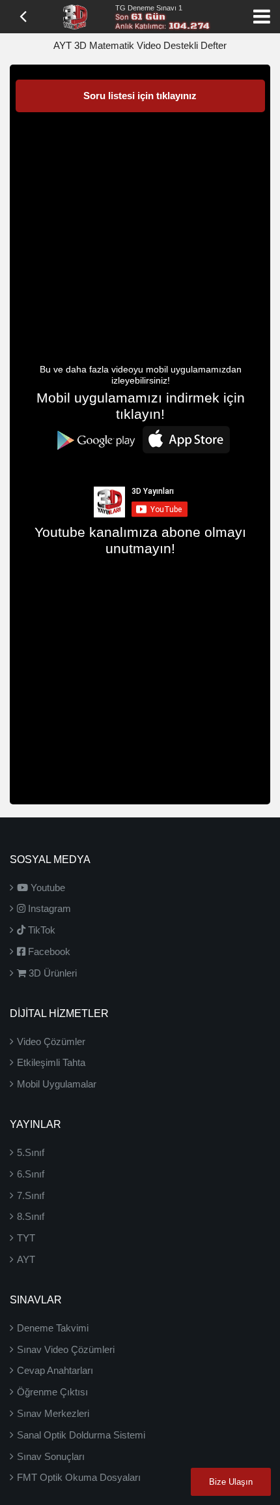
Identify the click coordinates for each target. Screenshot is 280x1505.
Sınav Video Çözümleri (66, 1349)
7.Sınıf (30, 1195)
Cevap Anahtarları (55, 1370)
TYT (26, 1237)
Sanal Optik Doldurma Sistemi (81, 1434)
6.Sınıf (30, 1173)
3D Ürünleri (51, 973)
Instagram (48, 908)
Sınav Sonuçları (51, 1456)
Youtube (46, 887)
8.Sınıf (30, 1216)
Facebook (47, 951)
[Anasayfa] (75, 15)
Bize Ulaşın (231, 1482)
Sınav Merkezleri (53, 1413)
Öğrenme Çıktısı (52, 1391)
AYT (26, 1259)
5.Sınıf (30, 1152)
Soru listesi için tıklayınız (140, 95)
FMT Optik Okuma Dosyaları (79, 1477)
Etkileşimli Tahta (51, 1062)
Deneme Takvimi (53, 1327)
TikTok (40, 929)
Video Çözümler (51, 1041)
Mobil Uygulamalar (56, 1083)
